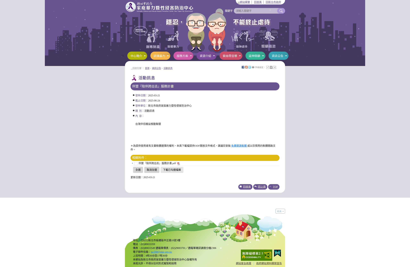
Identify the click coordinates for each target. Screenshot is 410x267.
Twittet (249, 67)
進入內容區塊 (7, 1)
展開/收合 (280, 211)
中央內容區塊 (278, 67)
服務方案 (182, 56)
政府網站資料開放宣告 (269, 263)
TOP (275, 186)
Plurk (246, 67)
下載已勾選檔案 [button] (172, 169)
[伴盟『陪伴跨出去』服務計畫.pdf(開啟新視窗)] (178, 163)
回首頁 (258, 2)
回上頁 (262, 186)
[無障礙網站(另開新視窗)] (256, 255)
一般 (271, 67)
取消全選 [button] (152, 169)
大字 (274, 67)
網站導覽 (245, 2)
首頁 (147, 68)
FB (243, 67)
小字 (267, 67)
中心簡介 (136, 56)
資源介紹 (205, 56)
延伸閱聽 (254, 56)
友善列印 (253, 67)
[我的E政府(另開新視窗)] (277, 253)
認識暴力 (159, 56)
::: (239, 2)
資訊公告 (277, 56)
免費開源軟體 (239, 145)
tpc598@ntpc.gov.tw (161, 251)
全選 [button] (138, 169)
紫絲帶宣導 (230, 56)
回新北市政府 (273, 2)
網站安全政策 (243, 263)
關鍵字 (229, 10)
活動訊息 (168, 68)
